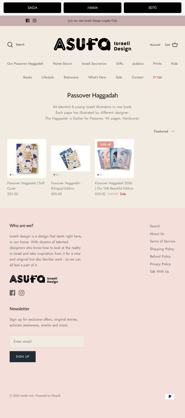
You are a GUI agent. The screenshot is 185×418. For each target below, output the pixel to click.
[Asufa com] (92, 45)
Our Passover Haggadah (25, 63)
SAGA (32, 7)
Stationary (71, 77)
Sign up (22, 356)
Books (27, 77)
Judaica (138, 63)
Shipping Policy (162, 249)
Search (155, 226)
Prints (157, 63)
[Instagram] (34, 20)
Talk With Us (159, 271)
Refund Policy (160, 256)
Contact (137, 77)
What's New (97, 77)
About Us (157, 233)
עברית (157, 77)
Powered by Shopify (48, 395)
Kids (174, 63)
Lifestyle (48, 77)
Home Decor (62, 63)
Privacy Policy (160, 264)
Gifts (119, 63)
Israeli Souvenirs (94, 63)
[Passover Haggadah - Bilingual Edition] (70, 158)
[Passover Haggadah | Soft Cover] (26, 158)
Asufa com (27, 395)
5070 (152, 7)
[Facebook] (27, 20)
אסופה (92, 7)
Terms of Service (162, 241)
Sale (119, 77)
